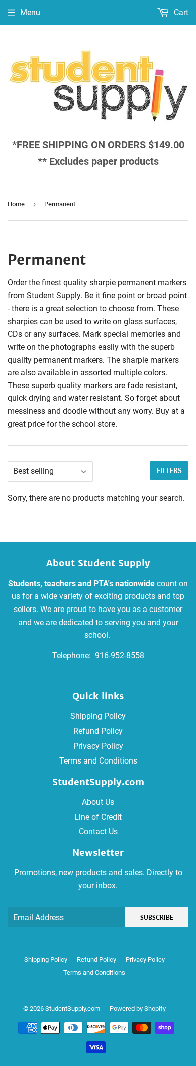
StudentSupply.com (72, 1008)
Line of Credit (98, 817)
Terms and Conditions (98, 761)
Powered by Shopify (138, 1008)
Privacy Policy (98, 746)
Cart (180, 12)
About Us (98, 802)
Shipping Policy (98, 716)
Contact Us (98, 831)
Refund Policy (98, 731)
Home (16, 204)
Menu (30, 12)
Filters (169, 470)
